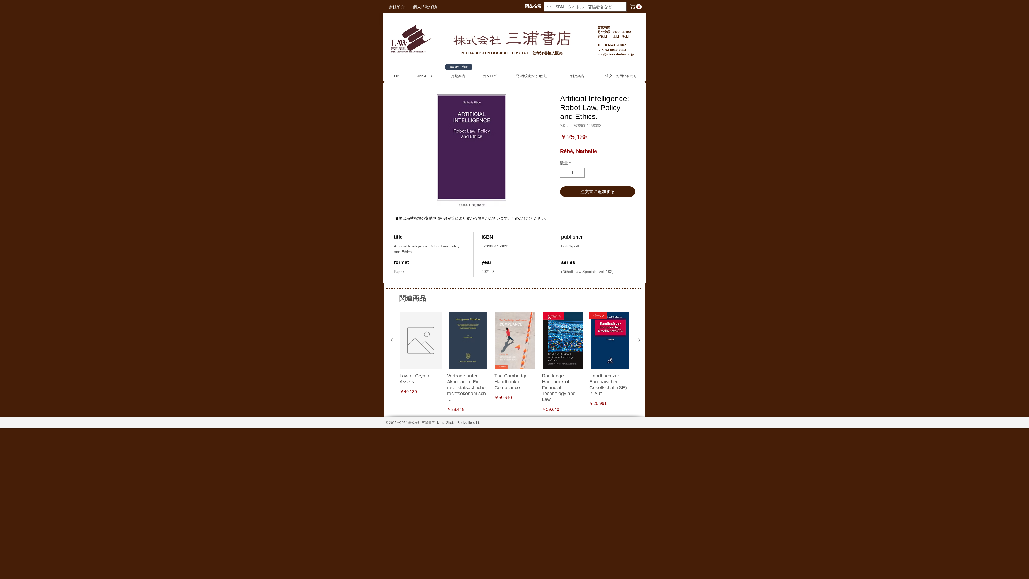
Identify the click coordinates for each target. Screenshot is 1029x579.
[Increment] (580, 173)
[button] (636, 6)
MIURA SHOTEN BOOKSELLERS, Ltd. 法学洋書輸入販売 (512, 53)
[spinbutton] (572, 173)
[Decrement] (564, 173)
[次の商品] (639, 340)
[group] (515, 362)
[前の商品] (392, 340)
